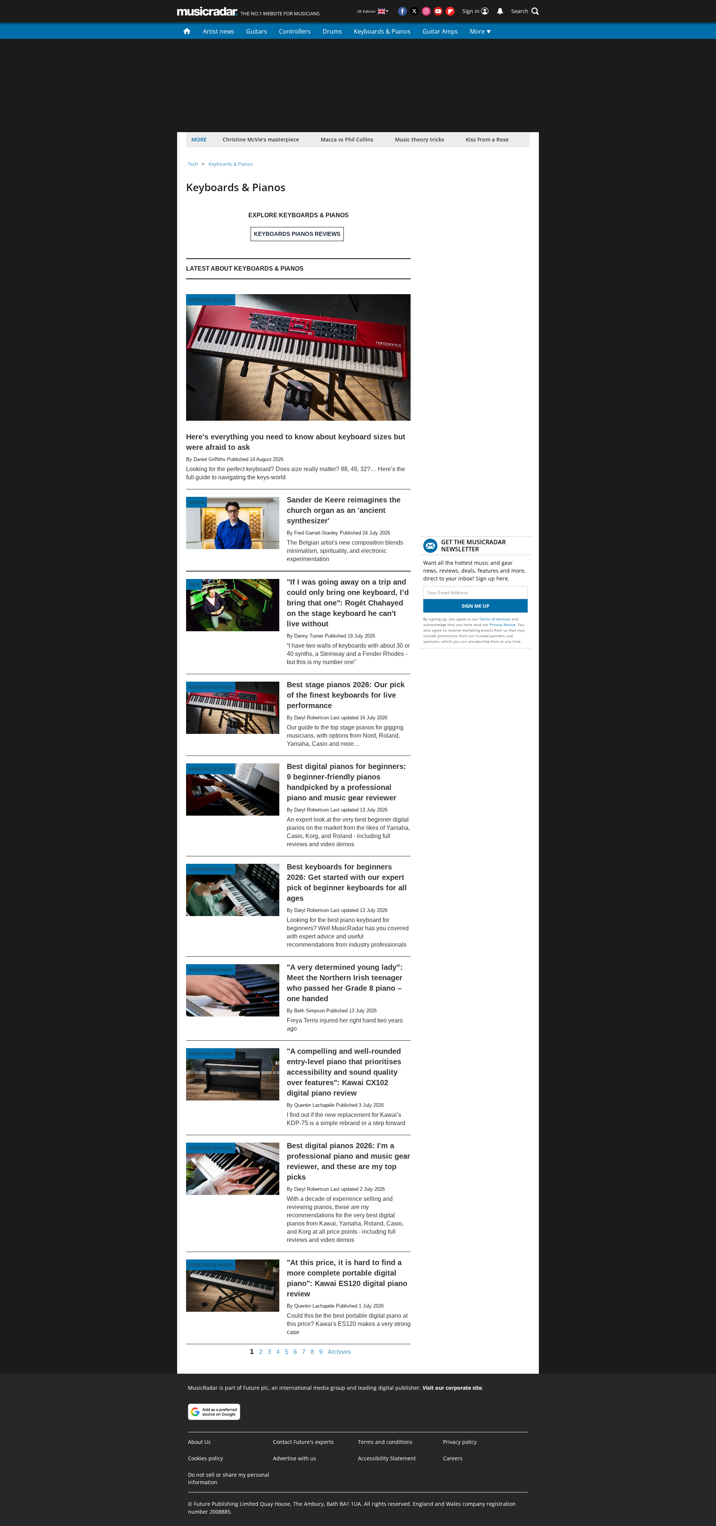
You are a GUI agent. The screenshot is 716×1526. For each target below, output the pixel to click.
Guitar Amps (440, 31)
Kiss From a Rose (487, 139)
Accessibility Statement (387, 1458)
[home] (187, 30)
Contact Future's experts (303, 1441)
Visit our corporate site (452, 1387)
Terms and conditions (385, 1441)
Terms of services (495, 619)
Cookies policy (205, 1458)
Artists (196, 502)
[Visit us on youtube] (438, 11)
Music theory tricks (419, 139)
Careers (452, 1458)
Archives (339, 1352)
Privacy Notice (502, 624)
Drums (332, 31)
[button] (525, 11)
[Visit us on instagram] (426, 11)
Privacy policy (460, 1441)
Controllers (295, 31)
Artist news (218, 31)
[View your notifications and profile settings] (500, 11)
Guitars (256, 31)
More (478, 31)
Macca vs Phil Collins (347, 139)
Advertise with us (294, 1458)
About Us (199, 1441)
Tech (193, 164)
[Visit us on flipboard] (450, 11)
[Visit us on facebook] (402, 11)
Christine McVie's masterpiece (261, 139)
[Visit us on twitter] (414, 11)
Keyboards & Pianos (382, 31)
